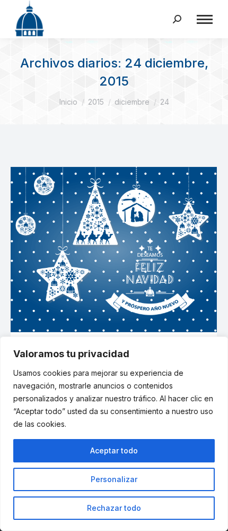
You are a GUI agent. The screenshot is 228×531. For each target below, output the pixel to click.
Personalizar (114, 479)
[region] (114, 433)
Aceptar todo (114, 450)
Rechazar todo (114, 507)
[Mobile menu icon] (204, 19)
